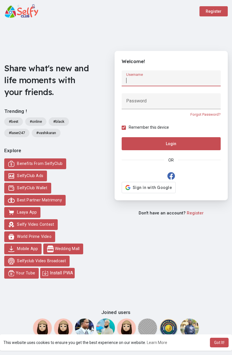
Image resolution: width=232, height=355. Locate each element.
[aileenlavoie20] (126, 328)
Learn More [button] (157, 342)
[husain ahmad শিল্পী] (105, 328)
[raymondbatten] (42, 328)
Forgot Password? (205, 114)
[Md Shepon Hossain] (147, 328)
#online (36, 121)
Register (214, 11)
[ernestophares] (63, 328)
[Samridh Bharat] (168, 328)
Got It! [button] (219, 342)
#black (59, 121)
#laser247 (17, 133)
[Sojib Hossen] (189, 328)
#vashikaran (46, 133)
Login (171, 143)
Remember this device (149, 127)
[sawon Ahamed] (84, 328)
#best (13, 121)
